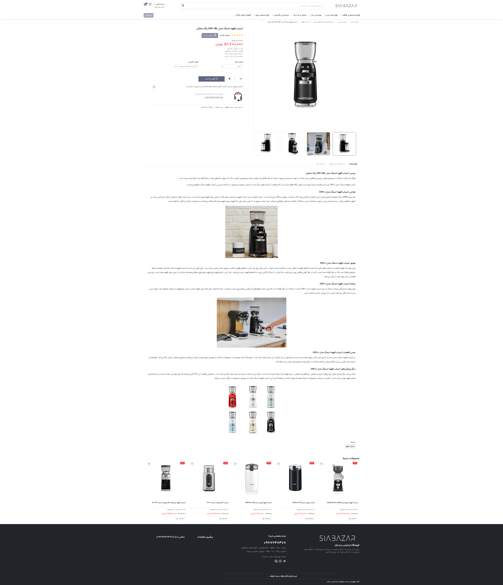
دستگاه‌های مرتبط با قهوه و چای (323, 22)
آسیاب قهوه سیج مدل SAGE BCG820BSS (342, 503)
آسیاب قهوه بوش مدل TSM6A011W (258, 503)
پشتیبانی (148, 15)
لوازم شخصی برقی (262, 15)
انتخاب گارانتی (193, 62)
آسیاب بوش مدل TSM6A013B (303, 503)
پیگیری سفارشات (205, 537)
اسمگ (217, 107)
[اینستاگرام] (280, 561)
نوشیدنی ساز (316, 15)
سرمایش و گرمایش (281, 15)
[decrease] (241, 79)
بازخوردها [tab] (321, 164)
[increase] (229, 79)
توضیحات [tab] (353, 164)
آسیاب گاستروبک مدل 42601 (218, 503)
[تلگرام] (284, 561)
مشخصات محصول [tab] (337, 164)
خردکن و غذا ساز (300, 15)
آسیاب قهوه (305, 22)
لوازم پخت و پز (332, 15)
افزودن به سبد (210, 79)
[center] (183, 6)
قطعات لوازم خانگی (243, 15)
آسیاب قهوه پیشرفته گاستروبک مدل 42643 (168, 503)
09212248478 (275, 543)
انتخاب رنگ (239, 62)
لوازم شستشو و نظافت (351, 15)
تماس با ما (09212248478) (170, 537)
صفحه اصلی (355, 22)
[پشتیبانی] (276, 561)
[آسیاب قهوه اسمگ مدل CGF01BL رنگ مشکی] (331, 538)
